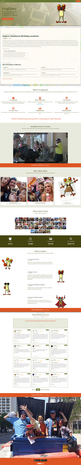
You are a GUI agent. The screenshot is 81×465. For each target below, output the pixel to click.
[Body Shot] (17, 219)
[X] (40, 463)
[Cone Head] (56, 219)
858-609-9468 (48, 458)
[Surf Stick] (33, 227)
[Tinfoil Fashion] (37, 231)
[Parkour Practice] (56, 227)
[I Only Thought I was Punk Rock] (48, 219)
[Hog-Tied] (33, 219)
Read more (15, 340)
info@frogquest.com (42, 458)
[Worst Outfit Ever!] (60, 227)
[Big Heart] (41, 227)
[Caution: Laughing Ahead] (21, 219)
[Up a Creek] (48, 231)
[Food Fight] (41, 219)
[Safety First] (60, 219)
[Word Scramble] (48, 223)
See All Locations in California (7, 78)
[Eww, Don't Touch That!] (25, 227)
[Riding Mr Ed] (33, 223)
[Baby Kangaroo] (56, 223)
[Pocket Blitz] (29, 223)
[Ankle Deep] (52, 219)
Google (16, 342)
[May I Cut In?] (25, 219)
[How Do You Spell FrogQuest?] (17, 227)
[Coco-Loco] (37, 219)
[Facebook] (39, 463)
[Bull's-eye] (37, 227)
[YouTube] (38, 463)
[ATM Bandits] (29, 219)
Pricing (12, 1)
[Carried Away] (17, 223)
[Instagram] (42, 463)
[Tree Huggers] (21, 223)
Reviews (9, 1)
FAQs (6, 1)
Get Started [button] (78, 1)
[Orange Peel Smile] (45, 227)
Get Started (46, 165)
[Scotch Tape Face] (25, 223)
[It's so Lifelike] (45, 231)
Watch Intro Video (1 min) (8, 18)
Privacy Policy (36, 458)
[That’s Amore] (29, 227)
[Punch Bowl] (60, 223)
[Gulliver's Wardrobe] (64, 219)
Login (74, 1)
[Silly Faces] (45, 223)
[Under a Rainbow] (41, 223)
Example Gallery (40, 104)
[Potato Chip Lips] (52, 223)
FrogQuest (3, 1)
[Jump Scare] (64, 223)
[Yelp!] (43, 463)
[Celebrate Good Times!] (45, 219)
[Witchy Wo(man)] (41, 231)
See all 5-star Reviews (40, 389)
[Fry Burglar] (52, 227)
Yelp (53, 356)
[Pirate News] (64, 227)
